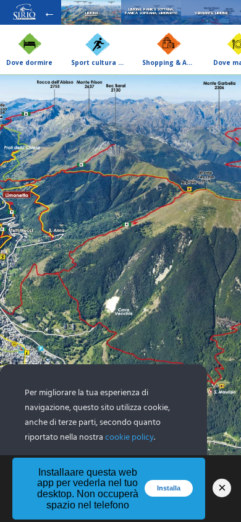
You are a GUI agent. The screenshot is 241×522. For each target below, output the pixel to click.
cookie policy (129, 437)
